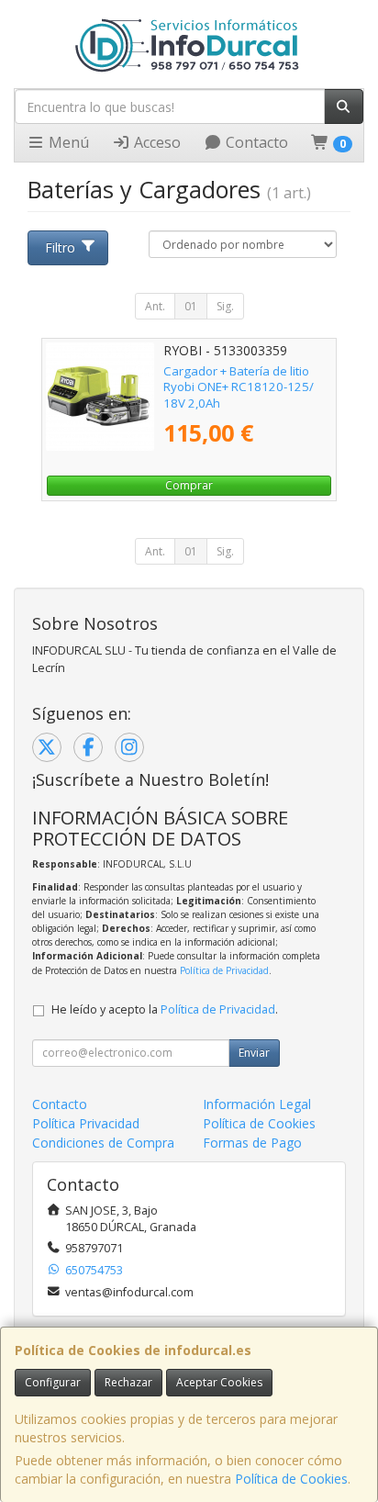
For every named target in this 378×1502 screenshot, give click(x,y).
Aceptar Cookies (219, 1382)
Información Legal (257, 1104)
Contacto (255, 142)
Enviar (254, 1052)
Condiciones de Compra (103, 1142)
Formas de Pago (252, 1142)
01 (190, 306)
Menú (67, 142)
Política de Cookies (291, 1478)
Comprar (189, 485)
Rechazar (128, 1382)
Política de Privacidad (224, 970)
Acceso (155, 142)
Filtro (60, 247)
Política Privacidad (85, 1123)
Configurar (53, 1382)
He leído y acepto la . (164, 1009)
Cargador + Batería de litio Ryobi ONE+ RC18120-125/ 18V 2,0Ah (238, 387)
